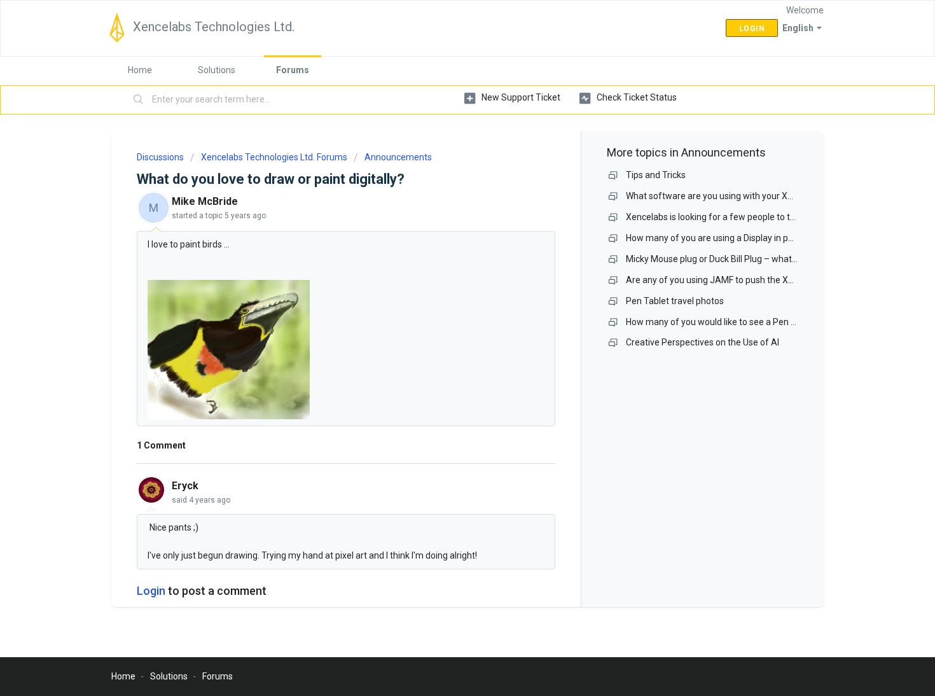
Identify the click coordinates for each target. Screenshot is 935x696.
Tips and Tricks (656, 175)
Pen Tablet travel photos (675, 301)
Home (140, 70)
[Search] (139, 100)
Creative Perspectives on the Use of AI (702, 342)
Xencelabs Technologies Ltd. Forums (274, 157)
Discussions (160, 157)
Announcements (398, 157)
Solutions (216, 70)
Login (151, 590)
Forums (292, 70)
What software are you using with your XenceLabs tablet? (741, 196)
